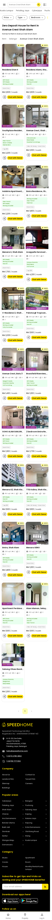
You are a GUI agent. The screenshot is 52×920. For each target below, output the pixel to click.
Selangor (13, 38)
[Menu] (4, 4)
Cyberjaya (37, 10)
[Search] (39, 5)
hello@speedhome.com (17, 751)
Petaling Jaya (22, 10)
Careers (29, 783)
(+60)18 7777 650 (13, 761)
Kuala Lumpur (6, 10)
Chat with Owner (15, 97)
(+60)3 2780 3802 (14, 756)
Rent (4, 38)
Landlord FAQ (8, 779)
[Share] (4, 97)
